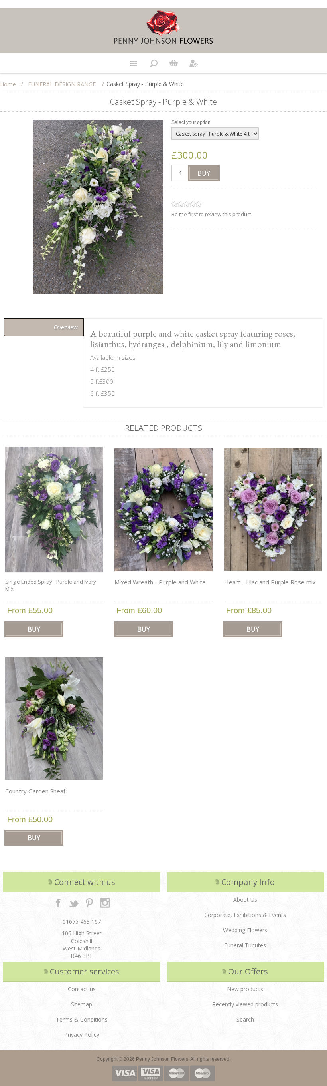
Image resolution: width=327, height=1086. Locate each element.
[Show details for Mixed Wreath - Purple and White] (163, 509)
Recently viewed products (245, 1004)
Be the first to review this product (211, 214)
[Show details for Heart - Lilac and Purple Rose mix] (273, 509)
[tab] (44, 327)
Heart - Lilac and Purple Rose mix (270, 582)
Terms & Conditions (82, 1019)
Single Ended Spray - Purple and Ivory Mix (50, 585)
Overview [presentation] (66, 327)
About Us (245, 899)
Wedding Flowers (245, 930)
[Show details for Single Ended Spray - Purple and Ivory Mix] (54, 509)
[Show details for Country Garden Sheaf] (54, 719)
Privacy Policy (81, 1034)
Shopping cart (173, 63)
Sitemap (81, 1004)
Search (245, 1019)
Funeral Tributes (245, 945)
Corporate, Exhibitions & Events (245, 915)
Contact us (82, 989)
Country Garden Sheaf (35, 791)
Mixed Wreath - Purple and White (160, 582)
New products (245, 989)
